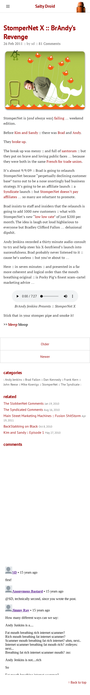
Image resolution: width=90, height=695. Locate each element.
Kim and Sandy (26, 132)
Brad (61, 132)
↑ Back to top (77, 682)
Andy (77, 132)
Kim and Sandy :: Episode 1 (32, 432)
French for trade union (64, 161)
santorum (69, 150)
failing (59, 118)
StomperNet (50, 384)
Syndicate (11, 191)
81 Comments (50, 43)
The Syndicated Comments (31, 409)
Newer (45, 356)
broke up (19, 141)
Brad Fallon (32, 379)
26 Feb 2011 (13, 43)
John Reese (10, 384)
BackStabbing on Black (27, 426)
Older (45, 344)
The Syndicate (70, 384)
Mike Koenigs (30, 384)
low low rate (44, 216)
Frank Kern (71, 379)
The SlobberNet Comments (31, 403)
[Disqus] (45, 506)
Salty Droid (45, 6)
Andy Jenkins (13, 379)
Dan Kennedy (52, 379)
